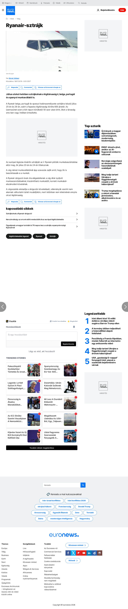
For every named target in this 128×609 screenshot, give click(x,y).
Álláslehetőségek (51, 574)
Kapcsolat (48, 571)
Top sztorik (92, 126)
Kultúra (4, 572)
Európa (4, 548)
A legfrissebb (28, 559)
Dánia (40, 519)
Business (5, 555)
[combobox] (91, 3)
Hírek (12, 19)
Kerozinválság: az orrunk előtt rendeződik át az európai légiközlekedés (35, 219)
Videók (4, 576)
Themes (5, 544)
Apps (25, 566)
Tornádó (90, 512)
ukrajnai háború (44, 506)
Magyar (7, 3)
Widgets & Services (31, 569)
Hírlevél (72, 560)
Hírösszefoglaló (29, 552)
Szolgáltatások (29, 544)
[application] (42, 51)
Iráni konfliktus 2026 (77, 500)
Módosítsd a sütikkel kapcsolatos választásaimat (52, 586)
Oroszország (40, 512)
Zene (77, 512)
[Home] (7, 19)
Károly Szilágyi (14, 78)
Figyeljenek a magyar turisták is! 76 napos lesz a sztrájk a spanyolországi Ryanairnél (36, 226)
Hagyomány (85, 519)
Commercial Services (52, 552)
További (47, 544)
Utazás (4, 569)
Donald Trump (84, 506)
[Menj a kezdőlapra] (10, 10)
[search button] (79, 3)
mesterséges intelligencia (61, 519)
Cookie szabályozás (52, 561)
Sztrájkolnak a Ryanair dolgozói (19, 213)
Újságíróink (6, 583)
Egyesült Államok (60, 512)
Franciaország (65, 506)
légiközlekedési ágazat (19, 236)
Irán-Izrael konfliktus (51, 500)
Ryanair (39, 236)
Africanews (27, 572)
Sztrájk (53, 236)
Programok (6, 579)
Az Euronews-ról (50, 548)
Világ (18, 19)
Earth (4, 559)
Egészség (6, 566)
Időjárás (26, 555)
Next (4, 562)
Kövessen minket (30, 562)
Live (122, 10)
